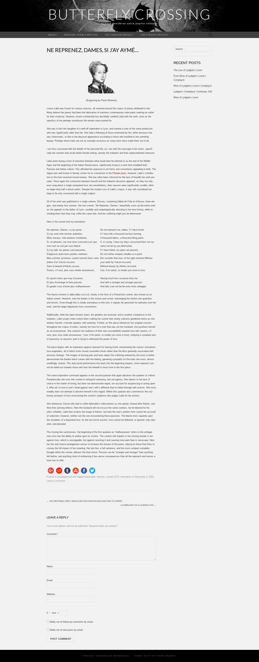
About (52, 35)
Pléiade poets (119, 173)
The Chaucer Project (119, 35)
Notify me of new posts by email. (66, 630)
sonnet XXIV (112, 476)
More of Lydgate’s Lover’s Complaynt (193, 85)
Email (50, 580)
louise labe (89, 476)
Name (50, 566)
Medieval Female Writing (81, 35)
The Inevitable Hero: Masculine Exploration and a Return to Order (84, 501)
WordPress (121, 656)
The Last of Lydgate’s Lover (188, 70)
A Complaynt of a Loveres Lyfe (138, 505)
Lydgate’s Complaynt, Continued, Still (193, 91)
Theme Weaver (165, 656)
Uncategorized (64, 476)
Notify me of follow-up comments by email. (71, 621)
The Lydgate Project (155, 35)
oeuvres (101, 476)
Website (51, 594)
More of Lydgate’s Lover (186, 97)
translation (126, 476)
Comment (52, 534)
